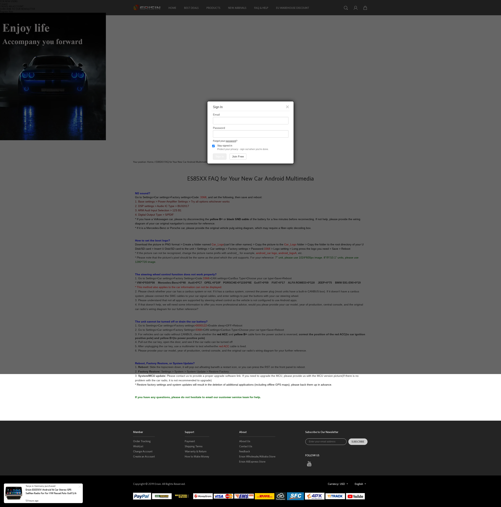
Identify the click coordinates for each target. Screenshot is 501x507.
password (231, 141)
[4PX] (315, 496)
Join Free (238, 156)
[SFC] (296, 496)
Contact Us (245, 446)
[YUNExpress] (281, 496)
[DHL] (265, 496)
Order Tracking (142, 441)
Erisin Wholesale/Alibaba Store (257, 456)
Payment (190, 441)
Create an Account (144, 456)
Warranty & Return (195, 451)
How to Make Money (197, 456)
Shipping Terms (194, 446)
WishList (138, 446)
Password (219, 127)
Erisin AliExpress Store (252, 461)
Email (216, 114)
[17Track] (335, 496)
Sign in (219, 156)
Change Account (142, 451)
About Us (244, 441)
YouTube (309, 464)
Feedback (244, 451)
